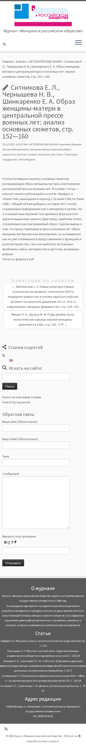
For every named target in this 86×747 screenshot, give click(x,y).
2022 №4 (22, 144)
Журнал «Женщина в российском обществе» (38, 736)
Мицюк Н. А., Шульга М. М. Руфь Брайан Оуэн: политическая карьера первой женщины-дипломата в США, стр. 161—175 (43, 319)
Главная (7, 61)
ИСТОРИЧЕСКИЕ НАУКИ (45, 61)
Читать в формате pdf (18, 259)
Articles (21, 61)
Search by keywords (16, 402)
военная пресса (40, 149)
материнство (47, 154)
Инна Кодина (27, 159)
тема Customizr (50, 741)
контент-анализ (27, 154)
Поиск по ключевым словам (21, 397)
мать (60, 154)
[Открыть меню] (78, 42)
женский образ (61, 149)
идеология (9, 154)
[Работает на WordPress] (79, 735)
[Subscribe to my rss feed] (5, 44)
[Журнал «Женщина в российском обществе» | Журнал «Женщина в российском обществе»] (43, 14)
